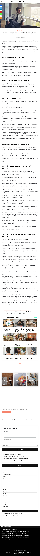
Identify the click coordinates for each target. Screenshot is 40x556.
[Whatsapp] (1, 14)
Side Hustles (5, 495)
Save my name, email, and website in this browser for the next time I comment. (15, 409)
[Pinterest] (1, 12)
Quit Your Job (5, 489)
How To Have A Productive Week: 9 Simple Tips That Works (16, 310)
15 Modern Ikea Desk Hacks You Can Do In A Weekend (12, 454)
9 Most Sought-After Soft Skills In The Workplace (10, 529)
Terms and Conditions (17, 553)
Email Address (6, 431)
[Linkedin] (1, 10)
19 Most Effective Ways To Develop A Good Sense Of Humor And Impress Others (15, 537)
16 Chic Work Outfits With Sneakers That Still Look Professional (31, 357)
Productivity (20, 30)
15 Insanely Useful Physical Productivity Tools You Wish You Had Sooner (14, 533)
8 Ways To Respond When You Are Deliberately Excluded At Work (13, 543)
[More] (1, 18)
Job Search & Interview (7, 474)
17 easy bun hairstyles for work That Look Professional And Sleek (8, 357)
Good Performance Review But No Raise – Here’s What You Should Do (13, 548)
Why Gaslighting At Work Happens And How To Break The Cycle (19, 329)
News (3, 478)
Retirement (5, 493)
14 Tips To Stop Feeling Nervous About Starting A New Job (11, 545)
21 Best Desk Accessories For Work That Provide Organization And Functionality (15, 535)
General (4, 472)
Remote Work (5, 491)
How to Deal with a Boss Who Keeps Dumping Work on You (12, 541)
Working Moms (5, 506)
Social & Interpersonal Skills (7, 497)
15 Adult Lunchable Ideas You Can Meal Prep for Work (19, 343)
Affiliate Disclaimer (20, 552)
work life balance (11, 171)
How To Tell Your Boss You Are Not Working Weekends (11, 539)
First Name (5, 435)
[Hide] (0, 19)
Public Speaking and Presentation (8, 487)
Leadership (4, 476)
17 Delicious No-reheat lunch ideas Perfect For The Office (8, 343)
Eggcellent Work (20, 2)
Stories (4, 499)
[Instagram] (1, 16)
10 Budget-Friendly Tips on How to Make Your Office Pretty (31, 343)
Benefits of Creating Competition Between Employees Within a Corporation (19, 311)
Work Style (4, 504)
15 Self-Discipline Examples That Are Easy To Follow (14, 313)
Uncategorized (5, 502)
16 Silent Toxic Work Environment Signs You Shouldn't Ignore (19, 357)
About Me (25, 553)
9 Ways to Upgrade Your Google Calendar (8, 328)
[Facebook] (1, 6)
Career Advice (5, 467)
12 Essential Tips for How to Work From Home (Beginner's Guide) (31, 329)
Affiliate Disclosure (10, 552)
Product (4, 480)
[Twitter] (1, 8)
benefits (32, 49)
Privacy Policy (29, 552)
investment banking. (24, 239)
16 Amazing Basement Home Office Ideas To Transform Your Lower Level (15, 458)
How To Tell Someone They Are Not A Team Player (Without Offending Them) (15, 531)
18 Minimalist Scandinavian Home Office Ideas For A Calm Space (14, 460)
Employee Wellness (6, 470)
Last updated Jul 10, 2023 (20, 37)
